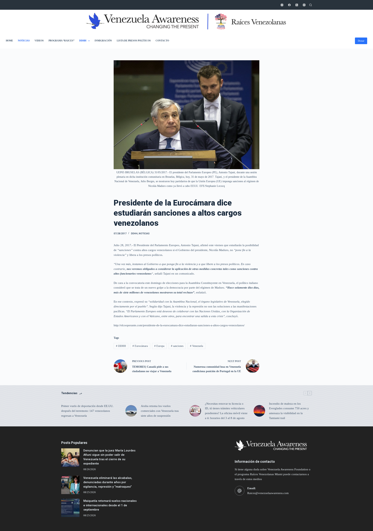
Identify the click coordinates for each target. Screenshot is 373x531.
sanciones (177, 346)
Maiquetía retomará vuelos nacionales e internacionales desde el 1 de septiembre (110, 505)
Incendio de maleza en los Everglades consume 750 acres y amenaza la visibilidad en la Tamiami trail (289, 411)
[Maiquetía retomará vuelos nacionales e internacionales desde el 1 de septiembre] (70, 508)
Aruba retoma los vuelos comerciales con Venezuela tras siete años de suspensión (160, 410)
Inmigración (103, 40)
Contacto (162, 40)
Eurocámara (140, 346)
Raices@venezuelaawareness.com (268, 493)
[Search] (310, 5)
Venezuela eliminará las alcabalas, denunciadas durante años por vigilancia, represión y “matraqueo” (107, 482)
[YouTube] (304, 5)
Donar (361, 40)
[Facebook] (289, 5)
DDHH (82, 40)
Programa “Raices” (61, 40)
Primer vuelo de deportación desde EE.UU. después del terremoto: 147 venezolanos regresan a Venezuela (87, 410)
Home (9, 40)
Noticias (24, 40)
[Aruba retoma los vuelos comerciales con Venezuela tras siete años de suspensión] (131, 411)
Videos (39, 40)
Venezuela (196, 346)
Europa (159, 346)
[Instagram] (282, 5)
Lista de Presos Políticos (134, 40)
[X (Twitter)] (296, 5)
